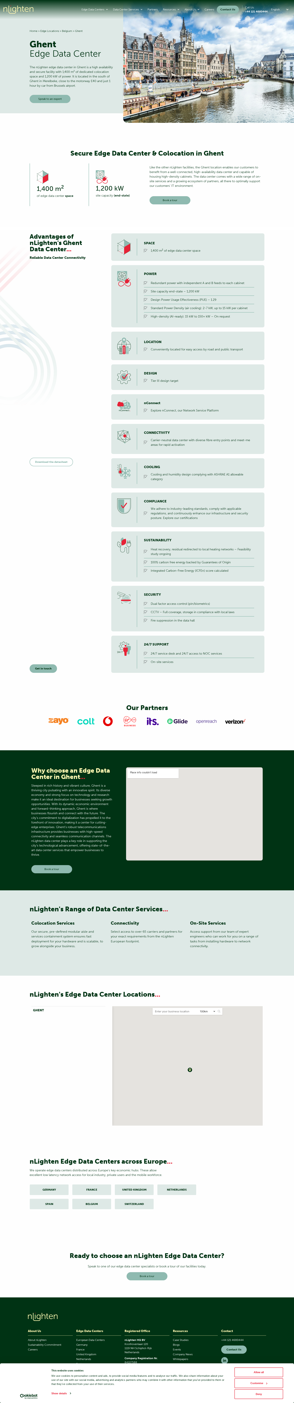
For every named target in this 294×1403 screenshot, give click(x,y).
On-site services (162, 662)
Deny (259, 1394)
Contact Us (227, 9)
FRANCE (91, 1189)
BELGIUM (92, 1204)
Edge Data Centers (92, 9)
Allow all (259, 1372)
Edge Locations (49, 31)
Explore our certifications (180, 518)
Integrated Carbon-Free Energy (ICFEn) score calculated (189, 571)
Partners (153, 9)
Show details (59, 1393)
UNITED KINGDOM (134, 1189)
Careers (209, 9)
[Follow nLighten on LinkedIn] (224, 1360)
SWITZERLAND (134, 1204)
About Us (190, 9)
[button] (280, 9)
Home (33, 31)
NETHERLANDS (177, 1189)
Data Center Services (126, 9)
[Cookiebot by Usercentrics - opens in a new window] (29, 1396)
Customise (256, 1383)
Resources (169, 9)
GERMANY (49, 1189)
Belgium (67, 31)
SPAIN (49, 1204)
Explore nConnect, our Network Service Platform (185, 410)
